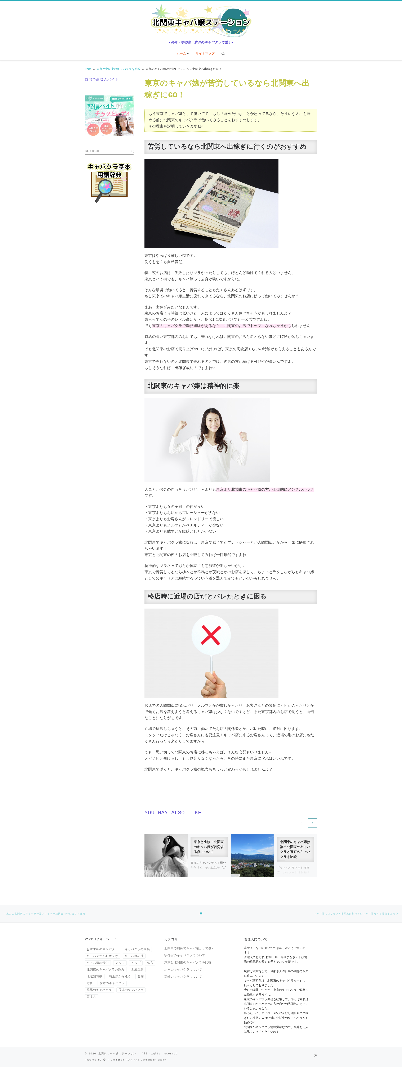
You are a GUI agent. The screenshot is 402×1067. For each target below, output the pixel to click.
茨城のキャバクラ (131, 989)
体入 (150, 962)
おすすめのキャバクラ (102, 949)
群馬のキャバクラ (99, 989)
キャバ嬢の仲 (134, 956)
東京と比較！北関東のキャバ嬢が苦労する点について (209, 847)
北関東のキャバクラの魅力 (105, 969)
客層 (141, 976)
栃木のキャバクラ (112, 983)
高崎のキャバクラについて (183, 976)
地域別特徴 (94, 976)
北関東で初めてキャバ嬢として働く (189, 948)
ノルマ (120, 962)
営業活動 (137, 969)
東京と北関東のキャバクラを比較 (118, 69)
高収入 (91, 996)
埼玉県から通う (120, 976)
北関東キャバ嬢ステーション (117, 1053)
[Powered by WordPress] (104, 1059)
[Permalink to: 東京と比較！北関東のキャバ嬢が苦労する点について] (166, 855)
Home (88, 69)
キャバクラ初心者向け (102, 956)
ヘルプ (136, 962)
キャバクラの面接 (137, 949)
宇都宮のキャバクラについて (184, 955)
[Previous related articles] (301, 823)
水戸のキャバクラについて (183, 969)
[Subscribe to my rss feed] (315, 1055)
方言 (90, 983)
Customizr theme (153, 1060)
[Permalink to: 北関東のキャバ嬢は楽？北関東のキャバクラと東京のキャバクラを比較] (252, 855)
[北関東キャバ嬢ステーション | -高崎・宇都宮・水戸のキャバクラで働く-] (201, 21)
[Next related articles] (312, 823)
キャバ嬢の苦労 (98, 962)
